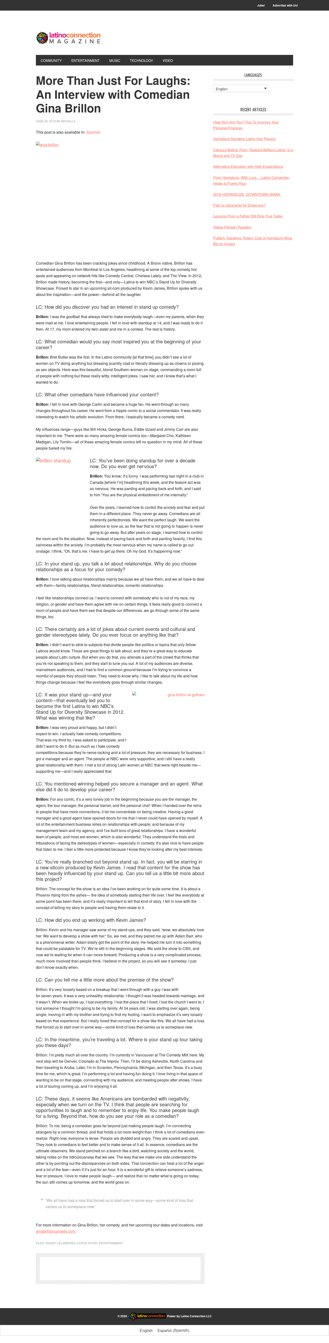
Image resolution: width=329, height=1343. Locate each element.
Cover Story (87, 1243)
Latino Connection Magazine (68, 36)
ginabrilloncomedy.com (55, 1231)
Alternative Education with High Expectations (248, 166)
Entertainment (111, 1243)
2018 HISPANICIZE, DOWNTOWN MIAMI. (247, 194)
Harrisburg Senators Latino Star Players (244, 138)
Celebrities (66, 1243)
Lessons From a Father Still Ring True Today (248, 215)
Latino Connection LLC (196, 1316)
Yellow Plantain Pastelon (232, 226)
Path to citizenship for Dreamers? (239, 205)
